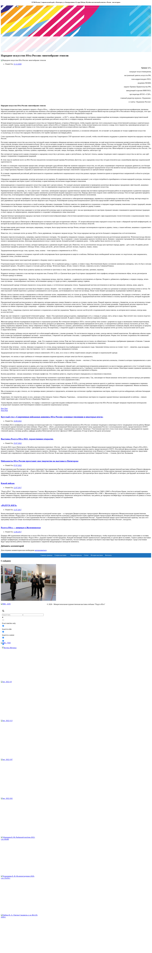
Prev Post (4, 408)
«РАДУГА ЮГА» (9, 505)
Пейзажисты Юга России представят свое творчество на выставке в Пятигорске (39, 461)
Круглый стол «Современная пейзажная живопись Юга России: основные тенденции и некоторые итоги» (52, 417)
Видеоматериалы (76, 555)
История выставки (97, 555)
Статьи (86, 555)
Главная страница (46, 555)
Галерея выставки (60, 555)
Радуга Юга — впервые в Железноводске (21, 527)
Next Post (4, 410)
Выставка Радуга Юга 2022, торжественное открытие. (27, 439)
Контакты (108, 555)
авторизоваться (40, 550)
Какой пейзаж (8, 483)
